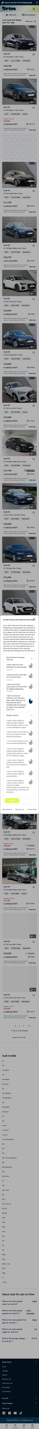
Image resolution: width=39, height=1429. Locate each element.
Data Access (19, 809)
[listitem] (19, 658)
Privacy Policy (32, 809)
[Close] (35, 619)
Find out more (27, 2)
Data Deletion (7, 809)
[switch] (30, 665)
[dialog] (19, 714)
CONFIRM (12, 800)
